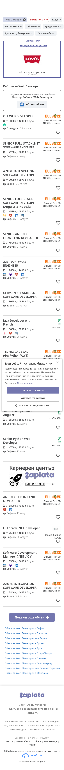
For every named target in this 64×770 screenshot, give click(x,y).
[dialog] (32, 385)
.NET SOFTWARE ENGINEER (14, 264)
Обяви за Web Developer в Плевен (25, 658)
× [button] (57, 362)
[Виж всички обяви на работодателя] (53, 117)
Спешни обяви (46, 33)
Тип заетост (12, 26)
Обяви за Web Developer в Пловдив (26, 633)
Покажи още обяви (29, 617)
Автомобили (23, 741)
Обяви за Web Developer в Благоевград (28, 663)
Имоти (9, 741)
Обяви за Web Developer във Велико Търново (32, 668)
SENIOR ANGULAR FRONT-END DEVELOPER (20, 236)
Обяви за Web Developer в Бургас (25, 643)
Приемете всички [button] (33, 390)
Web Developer (14, 19)
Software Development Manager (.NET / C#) (20, 555)
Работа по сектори (14, 721)
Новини (32, 744)
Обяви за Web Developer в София (24, 628)
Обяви (37, 741)
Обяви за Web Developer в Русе (23, 648)
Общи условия (36, 704)
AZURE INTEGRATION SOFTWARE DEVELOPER (20, 173)
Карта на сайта (53, 725)
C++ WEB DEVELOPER (18, 116)
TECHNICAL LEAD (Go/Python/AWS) (15, 354)
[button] (32, 405)
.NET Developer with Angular (17, 413)
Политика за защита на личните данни (32, 709)
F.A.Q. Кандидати (51, 721)
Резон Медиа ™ (37, 761)
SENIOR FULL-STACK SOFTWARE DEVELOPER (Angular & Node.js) (20, 203)
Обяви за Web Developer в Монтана (26, 673)
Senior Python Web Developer (16, 441)
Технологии (37, 19)
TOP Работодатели (34, 725)
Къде (55, 19)
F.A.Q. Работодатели (13, 725)
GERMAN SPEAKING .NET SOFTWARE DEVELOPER (21, 295)
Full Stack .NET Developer (21, 528)
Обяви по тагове (36, 729)
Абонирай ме (35, 104)
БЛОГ (38, 721)
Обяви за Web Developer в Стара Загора (28, 653)
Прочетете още (25, 383)
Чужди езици (51, 26)
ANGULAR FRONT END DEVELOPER (19, 499)
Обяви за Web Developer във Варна (26, 638)
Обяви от (32, 26)
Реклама (51, 729)
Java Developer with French (17, 322)
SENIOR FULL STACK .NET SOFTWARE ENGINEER (21, 145)
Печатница (50, 741)
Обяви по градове (17, 729)
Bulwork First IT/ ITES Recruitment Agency (52, 123)
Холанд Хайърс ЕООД (52, 536)
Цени (21, 704)
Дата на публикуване (17, 33)
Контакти (32, 713)
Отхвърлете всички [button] (33, 398)
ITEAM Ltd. (55, 327)
